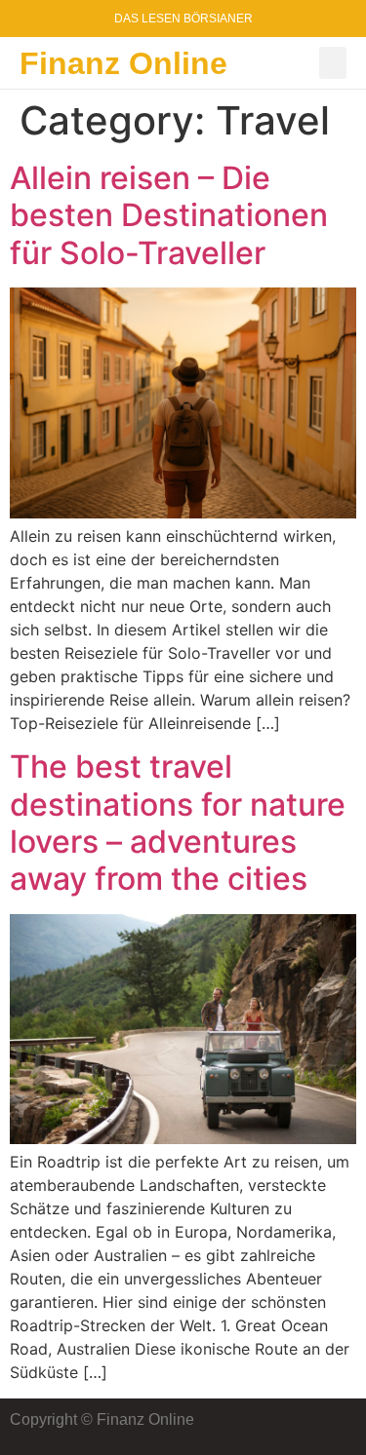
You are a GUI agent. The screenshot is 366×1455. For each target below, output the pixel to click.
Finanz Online (123, 63)
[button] (332, 63)
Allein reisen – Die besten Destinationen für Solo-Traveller (169, 215)
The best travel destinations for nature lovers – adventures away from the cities (178, 822)
